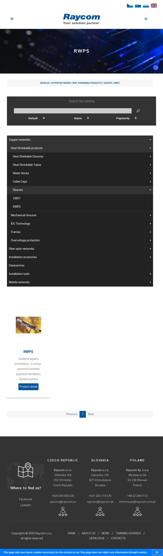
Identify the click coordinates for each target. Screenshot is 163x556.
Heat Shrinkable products (87, 83)
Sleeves (108, 83)
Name (78, 118)
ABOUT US (88, 533)
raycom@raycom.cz (63, 502)
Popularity (122, 118)
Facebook (25, 499)
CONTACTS (118, 538)
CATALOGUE (97, 538)
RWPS (117, 83)
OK (157, 552)
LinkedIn (25, 505)
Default (33, 118)
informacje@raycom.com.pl (137, 502)
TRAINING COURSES (128, 533)
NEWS (105, 533)
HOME (72, 533)
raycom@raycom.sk (100, 502)
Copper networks (61, 83)
